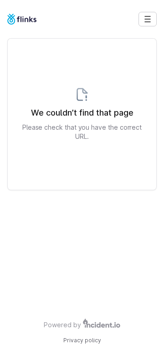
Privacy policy (82, 340)
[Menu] (147, 19)
